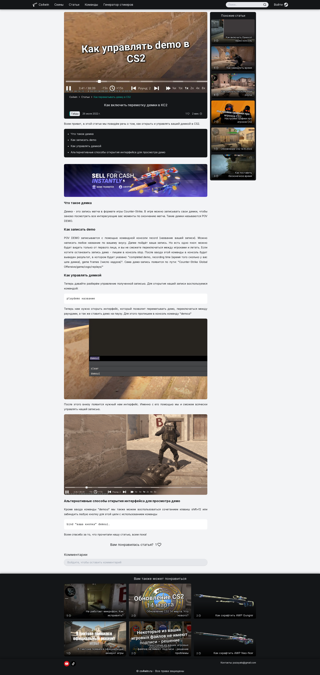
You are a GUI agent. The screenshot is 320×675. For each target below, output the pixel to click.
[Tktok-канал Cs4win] (73, 663)
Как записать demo (83, 140)
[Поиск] (264, 4)
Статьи (74, 4)
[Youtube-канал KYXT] (66, 663)
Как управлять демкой (86, 146)
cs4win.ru (146, 671)
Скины (59, 4)
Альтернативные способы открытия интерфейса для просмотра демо (118, 152)
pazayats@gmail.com (244, 662)
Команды (91, 4)
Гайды (74, 113)
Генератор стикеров (118, 4)
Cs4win (73, 97)
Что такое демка (82, 134)
